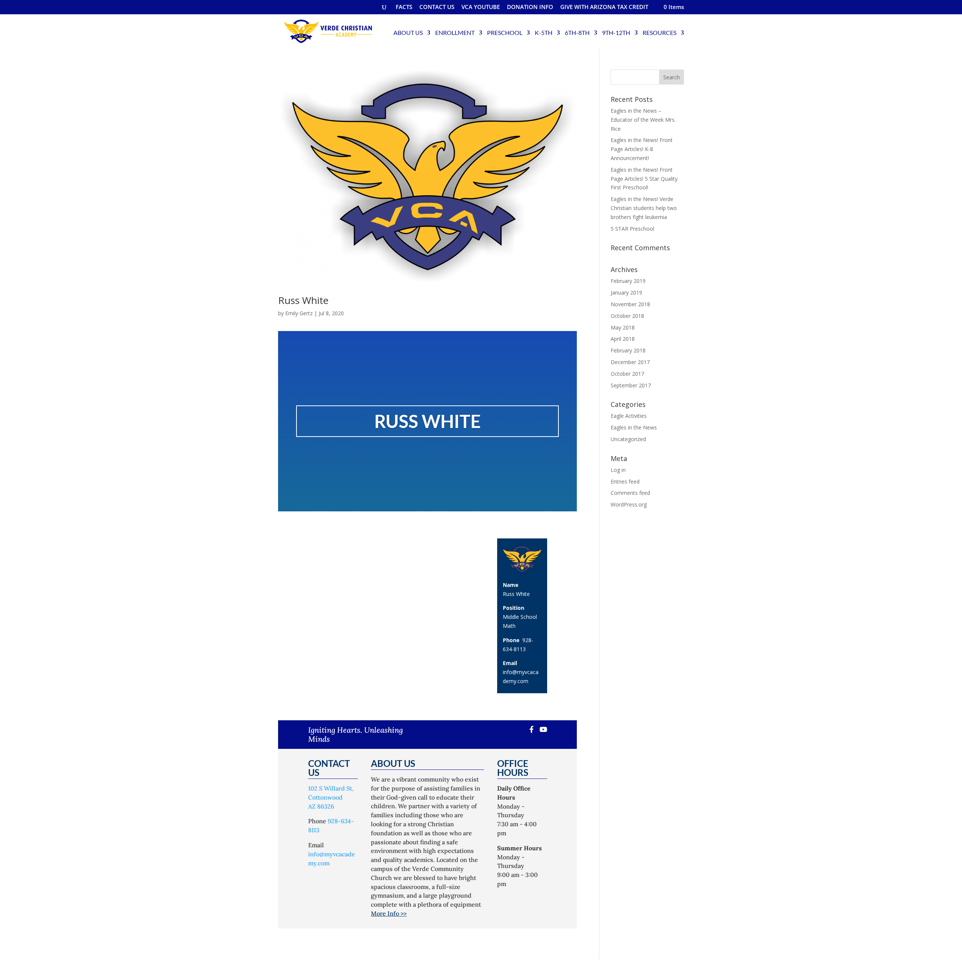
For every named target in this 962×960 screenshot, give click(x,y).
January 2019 (626, 292)
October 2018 (627, 315)
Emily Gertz (299, 313)
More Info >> (389, 913)
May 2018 (623, 327)
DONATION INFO (530, 7)
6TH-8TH (577, 32)
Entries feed (625, 481)
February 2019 (628, 280)
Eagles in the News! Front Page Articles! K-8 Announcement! (642, 149)
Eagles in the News (634, 427)
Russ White (303, 300)
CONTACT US (436, 7)
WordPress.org (629, 504)
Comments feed (630, 492)
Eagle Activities (629, 415)
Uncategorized (628, 439)
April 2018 (623, 338)
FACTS (404, 7)
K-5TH (543, 32)
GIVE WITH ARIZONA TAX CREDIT (604, 7)
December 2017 (630, 362)
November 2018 (630, 304)
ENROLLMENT (455, 32)
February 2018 (628, 350)
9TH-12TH (616, 32)
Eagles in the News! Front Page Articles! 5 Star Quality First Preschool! (644, 178)
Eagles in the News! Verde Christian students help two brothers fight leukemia (644, 208)
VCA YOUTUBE (480, 7)
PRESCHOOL (504, 32)
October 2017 (627, 373)
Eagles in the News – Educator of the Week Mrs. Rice (643, 119)
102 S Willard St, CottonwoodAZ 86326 (331, 797)
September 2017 (631, 385)
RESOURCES (659, 32)
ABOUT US (408, 32)
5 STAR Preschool (632, 228)
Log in (618, 469)
